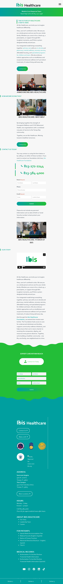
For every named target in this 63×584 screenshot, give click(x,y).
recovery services (40, 50)
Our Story (23, 519)
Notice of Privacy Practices (28, 538)
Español (39, 536)
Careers (22, 524)
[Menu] (59, 4)
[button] (24, 569)
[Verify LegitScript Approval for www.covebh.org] (31, 461)
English (33, 536)
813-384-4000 (24, 509)
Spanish (22, 543)
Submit (31, 203)
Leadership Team (25, 522)
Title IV (22, 545)
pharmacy (20, 50)
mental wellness (29, 50)
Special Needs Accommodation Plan (31, 533)
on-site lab (39, 48)
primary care (27, 48)
